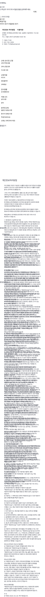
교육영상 (3, 84)
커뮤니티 (4, 97)
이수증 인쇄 (4, 70)
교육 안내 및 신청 (7, 61)
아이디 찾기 (4, 24)
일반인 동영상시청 (6, 110)
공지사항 (3, 99)
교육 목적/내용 (5, 63)
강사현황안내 (5, 92)
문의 (2, 103)
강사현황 (4, 89)
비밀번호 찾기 (13, 24)
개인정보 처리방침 (8, 30)
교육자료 (4, 75)
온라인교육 (5, 108)
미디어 (3, 77)
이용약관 (20, 30)
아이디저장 (6, 17)
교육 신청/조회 (5, 66)
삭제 (34, 12)
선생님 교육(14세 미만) (8, 121)
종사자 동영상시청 (6, 114)
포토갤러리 (4, 81)
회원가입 (3, 21)
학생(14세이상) (5, 117)
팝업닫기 (3, 126)
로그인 (2, 19)
